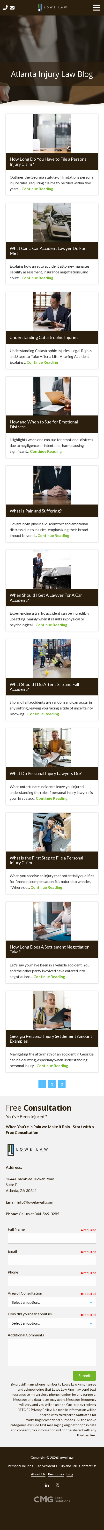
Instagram (57, 1485)
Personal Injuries (20, 1466)
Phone (13, 1272)
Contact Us (12, 7)
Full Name (16, 1229)
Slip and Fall (68, 1466)
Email (12, 1251)
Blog (70, 1474)
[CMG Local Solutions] (52, 1499)
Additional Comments (26, 1335)
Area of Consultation (25, 1293)
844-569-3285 (47, 1213)
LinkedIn (47, 1485)
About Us (38, 1474)
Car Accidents (46, 1466)
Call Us (5, 7)
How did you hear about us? (30, 1313)
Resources (56, 1474)
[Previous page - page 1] (42, 1084)
